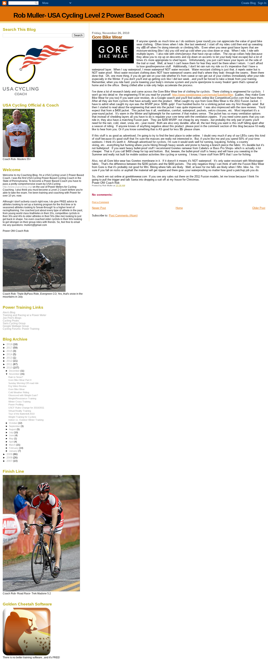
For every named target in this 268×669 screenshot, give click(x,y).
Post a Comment (100, 202)
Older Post (258, 208)
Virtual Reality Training (19, 411)
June (12, 435)
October (13, 423)
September (15, 426)
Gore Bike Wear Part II (19, 380)
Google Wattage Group (16, 326)
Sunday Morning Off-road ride (23, 383)
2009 (9, 454)
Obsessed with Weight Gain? (23, 395)
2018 (9, 344)
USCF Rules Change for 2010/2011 (26, 407)
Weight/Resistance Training (22, 398)
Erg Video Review (17, 386)
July (11, 432)
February (14, 448)
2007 (9, 460)
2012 (9, 360)
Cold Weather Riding (18, 392)
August (13, 429)
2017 (9, 347)
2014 (9, 354)
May (11, 438)
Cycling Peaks (11, 320)
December (14, 371)
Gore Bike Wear (16, 389)
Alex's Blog (9, 312)
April (11, 441)
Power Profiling (15, 404)
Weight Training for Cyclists (22, 417)
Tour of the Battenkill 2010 (21, 414)
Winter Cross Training (19, 401)
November (14, 374)
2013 (9, 357)
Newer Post (99, 208)
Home (179, 208)
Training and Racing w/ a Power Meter (24, 315)
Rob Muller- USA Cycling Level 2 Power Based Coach (88, 15)
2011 (9, 364)
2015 (9, 351)
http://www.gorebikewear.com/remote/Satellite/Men (202, 94)
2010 (9, 367)
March (12, 445)
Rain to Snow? (15, 377)
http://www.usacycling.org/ (17, 186)
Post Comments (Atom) (123, 215)
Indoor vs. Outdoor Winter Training (26, 420)
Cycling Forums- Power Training (21, 328)
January (13, 451)
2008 (9, 457)
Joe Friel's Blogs (12, 317)
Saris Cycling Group (14, 323)
